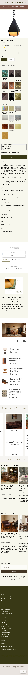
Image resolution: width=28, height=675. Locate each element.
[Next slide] (25, 487)
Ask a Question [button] (14, 255)
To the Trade (4, 636)
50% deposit (8, 146)
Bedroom (22, 6)
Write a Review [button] (14, 252)
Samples (3, 630)
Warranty (6, 235)
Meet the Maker (7, 224)
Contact (3, 594)
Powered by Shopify (14, 667)
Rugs (2, 6)
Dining (16, 6)
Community (4, 603)
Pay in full (7, 148)
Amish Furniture (5, 626)
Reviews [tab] (5, 259)
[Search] (5, 2)
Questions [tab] (14, 259)
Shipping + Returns (8, 231)
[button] (3, 459)
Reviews (3, 607)
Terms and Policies (14, 671)
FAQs (2, 601)
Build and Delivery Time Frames (11, 228)
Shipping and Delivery (7, 598)
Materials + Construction (10, 221)
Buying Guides (5, 620)
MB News (3, 622)
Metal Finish (5, 68)
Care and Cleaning (6, 628)
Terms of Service (5, 609)
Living (12, 6)
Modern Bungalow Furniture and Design (15, 666)
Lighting (7, 6)
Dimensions (6, 188)
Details (3, 161)
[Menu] (2, 2)
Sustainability (4, 605)
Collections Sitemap (6, 632)
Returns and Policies (6, 596)
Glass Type (4, 104)
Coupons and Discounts (7, 613)
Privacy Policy (5, 611)
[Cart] (26, 2)
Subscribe (14, 571)
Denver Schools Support (7, 634)
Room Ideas (4, 624)
